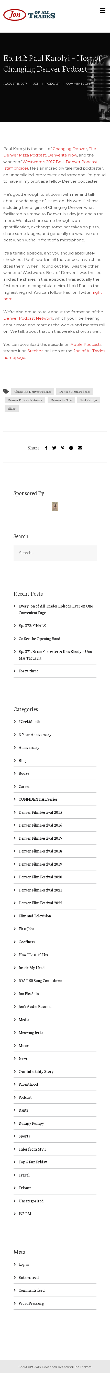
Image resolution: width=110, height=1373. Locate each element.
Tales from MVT (32, 1149)
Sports (24, 1136)
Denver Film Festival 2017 (40, 838)
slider (12, 408)
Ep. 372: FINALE (32, 625)
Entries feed (29, 1277)
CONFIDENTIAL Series (38, 799)
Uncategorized (31, 1200)
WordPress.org (31, 1303)
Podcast (53, 83)
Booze (24, 773)
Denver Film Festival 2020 (40, 876)
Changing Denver (70, 148)
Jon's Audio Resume (35, 1006)
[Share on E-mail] (80, 447)
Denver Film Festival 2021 (40, 890)
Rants (23, 1110)
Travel (24, 1175)
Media (24, 1019)
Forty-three (28, 670)
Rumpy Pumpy (31, 1123)
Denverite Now (62, 155)
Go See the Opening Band (39, 638)
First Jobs (26, 928)
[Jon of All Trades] (29, 16)
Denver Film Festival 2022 (40, 902)
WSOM (25, 1213)
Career (24, 786)
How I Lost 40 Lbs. (34, 954)
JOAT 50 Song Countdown (40, 980)
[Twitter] (54, 447)
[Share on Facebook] (46, 447)
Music (24, 1045)
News (23, 1058)
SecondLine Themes (76, 1367)
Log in (24, 1264)
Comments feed (32, 1290)
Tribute (25, 1187)
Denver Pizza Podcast (74, 391)
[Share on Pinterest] (62, 447)
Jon (36, 83)
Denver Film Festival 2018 (40, 851)
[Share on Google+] (71, 447)
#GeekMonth (29, 721)
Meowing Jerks (31, 1032)
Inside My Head (32, 967)
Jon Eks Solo (29, 993)
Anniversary (29, 747)
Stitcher (35, 350)
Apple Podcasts (86, 344)
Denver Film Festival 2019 (40, 864)
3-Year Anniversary (35, 734)
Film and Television (35, 915)
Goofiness (27, 941)
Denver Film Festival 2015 (40, 812)
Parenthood (28, 1084)
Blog (23, 760)
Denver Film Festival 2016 (40, 825)
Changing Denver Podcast (32, 391)
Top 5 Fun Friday (33, 1161)
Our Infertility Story (36, 1071)
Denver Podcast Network (28, 318)
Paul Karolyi (88, 400)
